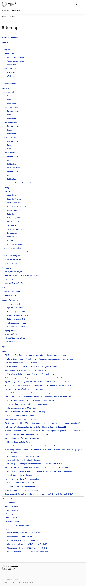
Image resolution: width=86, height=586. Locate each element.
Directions (8, 80)
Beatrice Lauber (13, 221)
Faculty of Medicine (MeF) (13, 272)
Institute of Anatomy (11, 10)
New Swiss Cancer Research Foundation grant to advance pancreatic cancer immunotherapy (39, 359)
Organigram (9, 49)
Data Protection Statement (28, 583)
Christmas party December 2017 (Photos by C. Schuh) (27, 544)
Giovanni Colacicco (14, 203)
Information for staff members (13, 499)
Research (5, 88)
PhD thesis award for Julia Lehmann (18, 475)
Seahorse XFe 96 (10, 342)
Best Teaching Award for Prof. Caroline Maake (21, 490)
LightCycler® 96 (10, 330)
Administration (12, 65)
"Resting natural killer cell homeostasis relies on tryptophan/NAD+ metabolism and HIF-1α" (38, 494)
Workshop (11, 76)
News (4, 351)
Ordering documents (12, 291)
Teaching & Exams (11, 506)
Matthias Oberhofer (14, 244)
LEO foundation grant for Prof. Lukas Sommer (21, 438)
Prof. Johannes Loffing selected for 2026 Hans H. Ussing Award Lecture (30, 366)
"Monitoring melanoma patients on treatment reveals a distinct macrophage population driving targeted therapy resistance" (43, 451)
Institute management (15, 57)
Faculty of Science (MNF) (13, 283)
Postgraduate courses (12, 259)
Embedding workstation (16, 311)
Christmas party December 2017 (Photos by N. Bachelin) (28, 548)
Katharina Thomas (14, 199)
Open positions (10, 83)
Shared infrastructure (10, 300)
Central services (10, 68)
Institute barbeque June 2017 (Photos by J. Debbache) (27, 551)
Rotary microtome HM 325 (17, 319)
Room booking (10, 502)
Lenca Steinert (12, 240)
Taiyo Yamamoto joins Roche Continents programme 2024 (26, 434)
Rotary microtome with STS (17, 315)
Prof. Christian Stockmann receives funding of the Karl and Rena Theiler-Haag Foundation (38, 471)
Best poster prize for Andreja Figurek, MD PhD (21, 456)
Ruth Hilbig (11, 214)
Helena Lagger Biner (14, 218)
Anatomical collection (12, 248)
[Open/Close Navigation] (82, 4)
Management (9, 53)
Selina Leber (12, 225)
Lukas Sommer (10, 152)
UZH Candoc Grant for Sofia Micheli (17, 442)
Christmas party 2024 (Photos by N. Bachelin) (24, 533)
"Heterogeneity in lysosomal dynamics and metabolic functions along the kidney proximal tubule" (41, 378)
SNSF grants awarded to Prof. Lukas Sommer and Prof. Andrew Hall (29, 374)
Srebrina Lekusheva (14, 229)
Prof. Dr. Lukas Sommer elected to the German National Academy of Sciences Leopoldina (37, 397)
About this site (6, 583)
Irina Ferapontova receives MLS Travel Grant (21, 408)
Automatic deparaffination (17, 323)
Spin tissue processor (15, 308)
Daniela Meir (12, 236)
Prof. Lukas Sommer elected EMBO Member (20, 362)
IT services (11, 72)
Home (4, 17)
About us (5, 42)
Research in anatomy (12, 263)
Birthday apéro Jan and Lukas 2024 (20, 536)
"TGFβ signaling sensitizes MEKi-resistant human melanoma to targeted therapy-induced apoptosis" (42, 423)
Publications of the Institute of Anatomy (19, 183)
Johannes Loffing (11, 122)
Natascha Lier (12, 195)
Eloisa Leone (12, 233)
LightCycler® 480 (10, 334)
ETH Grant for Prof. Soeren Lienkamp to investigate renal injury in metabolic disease (35, 355)
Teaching (5, 187)
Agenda (5, 346)
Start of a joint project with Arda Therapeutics (21, 479)
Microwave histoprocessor (17, 326)
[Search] (77, 4)
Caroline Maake (10, 137)
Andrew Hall (9, 92)
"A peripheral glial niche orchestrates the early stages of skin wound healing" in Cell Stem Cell (39, 385)
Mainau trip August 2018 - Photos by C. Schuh (24, 540)
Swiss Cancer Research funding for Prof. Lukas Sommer (25, 389)
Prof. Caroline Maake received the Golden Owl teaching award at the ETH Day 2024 (35, 427)
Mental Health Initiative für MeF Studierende (21, 275)
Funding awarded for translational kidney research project (26, 370)
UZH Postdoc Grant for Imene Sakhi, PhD (19, 482)
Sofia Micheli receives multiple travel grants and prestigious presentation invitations (35, 393)
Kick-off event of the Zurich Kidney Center (19, 486)
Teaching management (15, 61)
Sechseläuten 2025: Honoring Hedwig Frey (20, 419)
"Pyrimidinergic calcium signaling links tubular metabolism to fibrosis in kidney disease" (37, 381)
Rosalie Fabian (12, 210)
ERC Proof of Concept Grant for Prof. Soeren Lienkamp (24, 412)
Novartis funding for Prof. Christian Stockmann (22, 460)
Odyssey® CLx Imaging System (15, 338)
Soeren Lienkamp (11, 107)
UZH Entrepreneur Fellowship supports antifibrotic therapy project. (29, 400)
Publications (12, 103)
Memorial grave (10, 295)
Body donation (7, 288)
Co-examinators (13, 510)
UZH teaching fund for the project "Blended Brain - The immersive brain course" (34, 464)
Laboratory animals (11, 514)
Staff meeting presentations (14, 521)
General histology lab (12, 304)
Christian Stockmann (12, 168)
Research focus (13, 96)
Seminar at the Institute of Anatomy (17, 252)
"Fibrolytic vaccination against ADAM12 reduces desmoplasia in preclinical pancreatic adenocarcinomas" (43, 430)
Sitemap (12, 17)
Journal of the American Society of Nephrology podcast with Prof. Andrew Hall (33, 446)
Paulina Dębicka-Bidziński (17, 206)
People (7, 46)
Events (6, 529)
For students (6, 268)
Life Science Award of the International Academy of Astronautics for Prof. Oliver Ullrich (36, 467)
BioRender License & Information (16, 525)
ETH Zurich (8, 279)
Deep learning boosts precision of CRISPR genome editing (26, 404)
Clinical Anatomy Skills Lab (14, 255)
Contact (15, 583)
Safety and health (11, 518)
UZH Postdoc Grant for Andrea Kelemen (19, 415)
